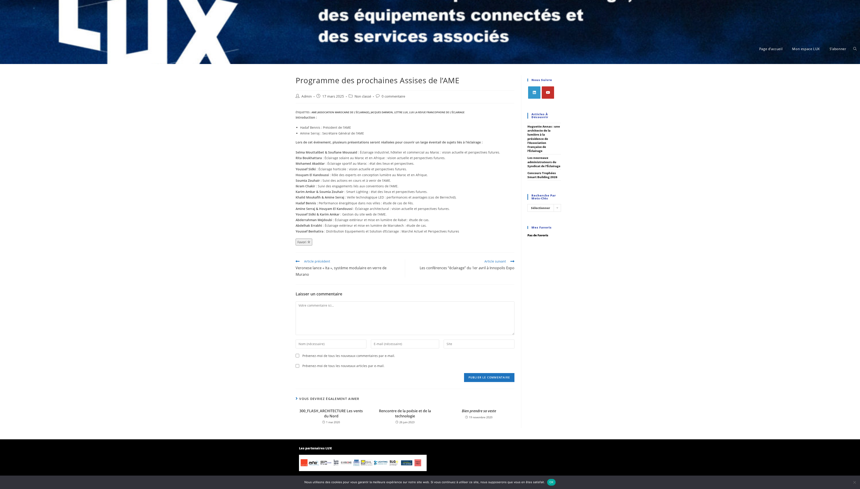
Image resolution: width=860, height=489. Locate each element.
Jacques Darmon (382, 112)
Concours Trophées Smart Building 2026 (542, 175)
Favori (302, 242)
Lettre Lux (401, 112)
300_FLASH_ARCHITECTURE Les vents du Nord (331, 413)
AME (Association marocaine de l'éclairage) (340, 112)
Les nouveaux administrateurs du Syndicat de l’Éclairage (543, 162)
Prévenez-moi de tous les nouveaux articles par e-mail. (343, 366)
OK (551, 482)
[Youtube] (548, 92)
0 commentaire (393, 96)
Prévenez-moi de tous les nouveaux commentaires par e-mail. (348, 356)
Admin (306, 96)
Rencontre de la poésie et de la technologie (405, 413)
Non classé (363, 96)
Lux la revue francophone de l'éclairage (436, 112)
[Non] (854, 482)
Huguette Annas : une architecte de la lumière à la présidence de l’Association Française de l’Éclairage (543, 138)
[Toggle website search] (855, 49)
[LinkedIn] (534, 92)
